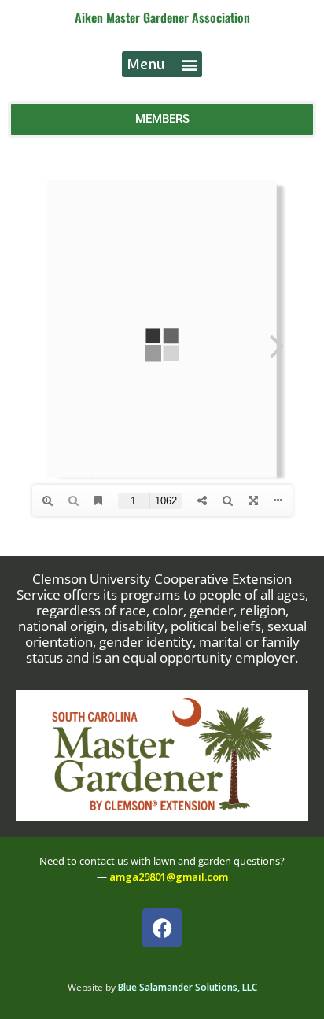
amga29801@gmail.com (168, 876)
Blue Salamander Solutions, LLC (187, 987)
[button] (162, 64)
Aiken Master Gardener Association (162, 17)
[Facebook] (162, 927)
